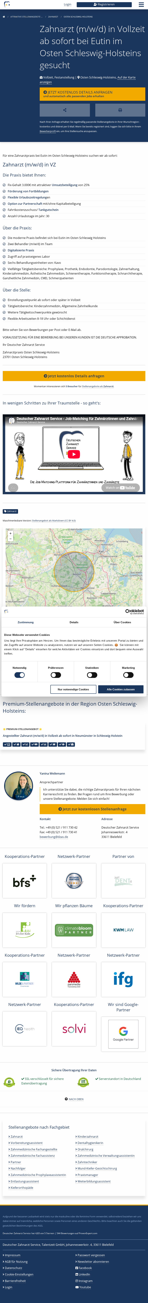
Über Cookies (122, 622)
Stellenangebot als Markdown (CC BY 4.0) (54, 520)
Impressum (12, 1255)
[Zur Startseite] (4, 16)
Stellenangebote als (98, 386)
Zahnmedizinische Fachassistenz (32, 1156)
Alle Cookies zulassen (121, 689)
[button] (141, 6)
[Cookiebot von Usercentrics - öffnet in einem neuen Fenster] (128, 612)
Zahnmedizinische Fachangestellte (33, 1149)
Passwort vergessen (91, 1255)
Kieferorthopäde (21, 1188)
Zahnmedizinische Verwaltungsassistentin (106, 1156)
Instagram (86, 1281)
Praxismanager (87, 1175)
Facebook (85, 1268)
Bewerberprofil (48, 131)
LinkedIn (84, 1274)
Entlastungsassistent (24, 1181)
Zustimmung (26, 622)
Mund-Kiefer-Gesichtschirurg (97, 1168)
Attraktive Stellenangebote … (26, 16)
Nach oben (76, 1099)
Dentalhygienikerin (90, 1143)
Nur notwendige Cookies (73, 689)
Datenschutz (13, 1268)
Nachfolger (18, 1168)
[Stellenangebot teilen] (65, 110)
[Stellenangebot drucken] (120, 110)
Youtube (85, 1287)
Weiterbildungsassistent (94, 1181)
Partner (15, 1162)
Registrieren (106, 4)
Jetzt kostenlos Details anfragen (75, 376)
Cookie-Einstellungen (19, 1274)
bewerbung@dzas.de (54, 837)
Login (67, 4)
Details (74, 622)
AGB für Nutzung (16, 1262)
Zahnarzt (53, 16)
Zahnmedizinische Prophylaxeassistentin (38, 1175)
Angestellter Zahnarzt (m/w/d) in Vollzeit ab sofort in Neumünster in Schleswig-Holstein (62, 736)
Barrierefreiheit (15, 1281)
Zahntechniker (87, 1162)
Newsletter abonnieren (93, 1262)
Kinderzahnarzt (87, 1137)
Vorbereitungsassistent (26, 1143)
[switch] (56, 675)
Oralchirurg (85, 1149)
